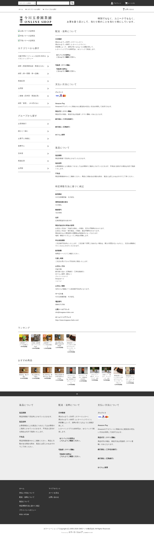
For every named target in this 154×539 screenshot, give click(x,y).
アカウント (117, 3)
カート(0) (131, 3)
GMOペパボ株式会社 (87, 529)
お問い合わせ (129, 9)
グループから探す (50, 9)
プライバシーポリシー (27, 510)
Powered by (64, 532)
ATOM (26, 514)
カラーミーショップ (51, 529)
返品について (24, 501)
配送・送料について (26, 497)
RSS (21, 514)
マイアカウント (55, 488)
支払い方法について (26, 493)
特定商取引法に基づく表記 (29, 506)
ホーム (21, 9)
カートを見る (54, 493)
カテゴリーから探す (33, 9)
